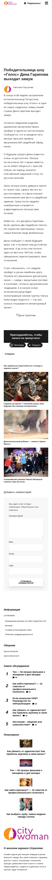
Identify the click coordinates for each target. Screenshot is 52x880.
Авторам (8, 625)
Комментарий (16, 515)
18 (36, 704)
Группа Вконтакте (11, 656)
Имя (12, 542)
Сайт (11, 565)
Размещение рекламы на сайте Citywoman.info (25, 621)
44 (16, 677)
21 (30, 692)
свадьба (10, 354)
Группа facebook (11, 651)
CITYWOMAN (9, 615)
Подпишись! (34, 3)
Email (12, 553)
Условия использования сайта (18, 630)
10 (26, 716)
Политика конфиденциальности (19, 634)
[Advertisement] (26, 40)
